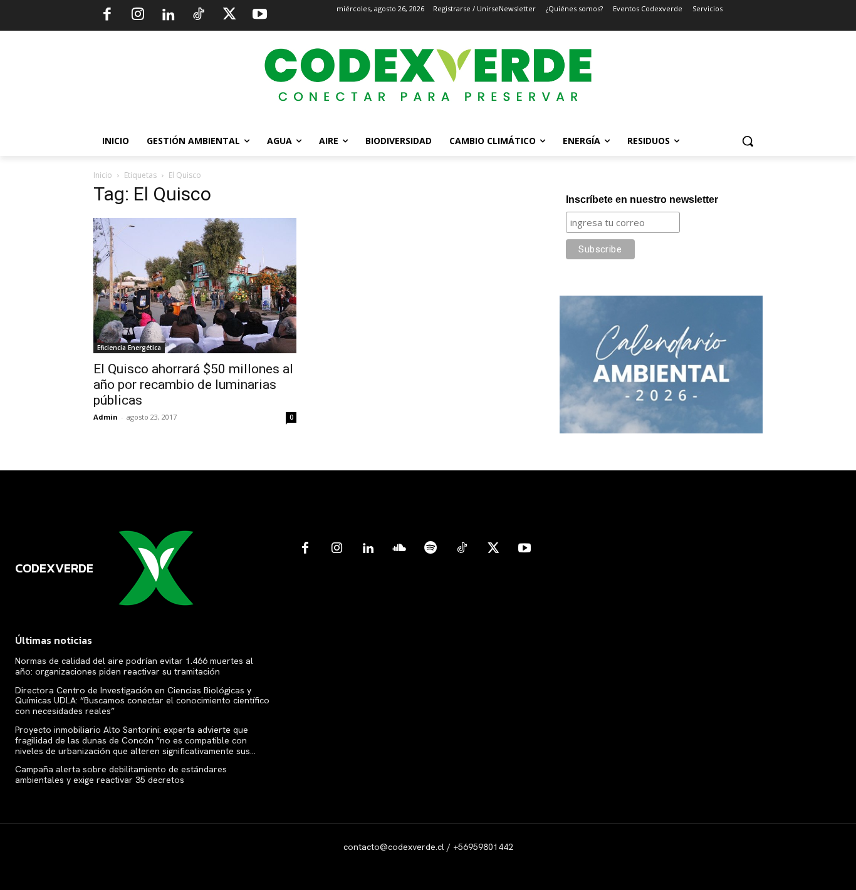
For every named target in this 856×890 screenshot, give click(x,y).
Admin (105, 417)
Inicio (102, 175)
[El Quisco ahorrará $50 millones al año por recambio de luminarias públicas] (194, 285)
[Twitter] (229, 15)
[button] (748, 141)
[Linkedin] (168, 15)
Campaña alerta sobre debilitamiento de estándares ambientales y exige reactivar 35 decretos (121, 774)
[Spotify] (430, 548)
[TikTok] (198, 15)
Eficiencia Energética (129, 347)
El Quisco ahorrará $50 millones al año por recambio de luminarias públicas (193, 384)
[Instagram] (138, 15)
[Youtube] (259, 15)
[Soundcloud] (399, 548)
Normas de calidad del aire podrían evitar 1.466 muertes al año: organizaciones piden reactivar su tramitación (134, 666)
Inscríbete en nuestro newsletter (642, 199)
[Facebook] (107, 15)
